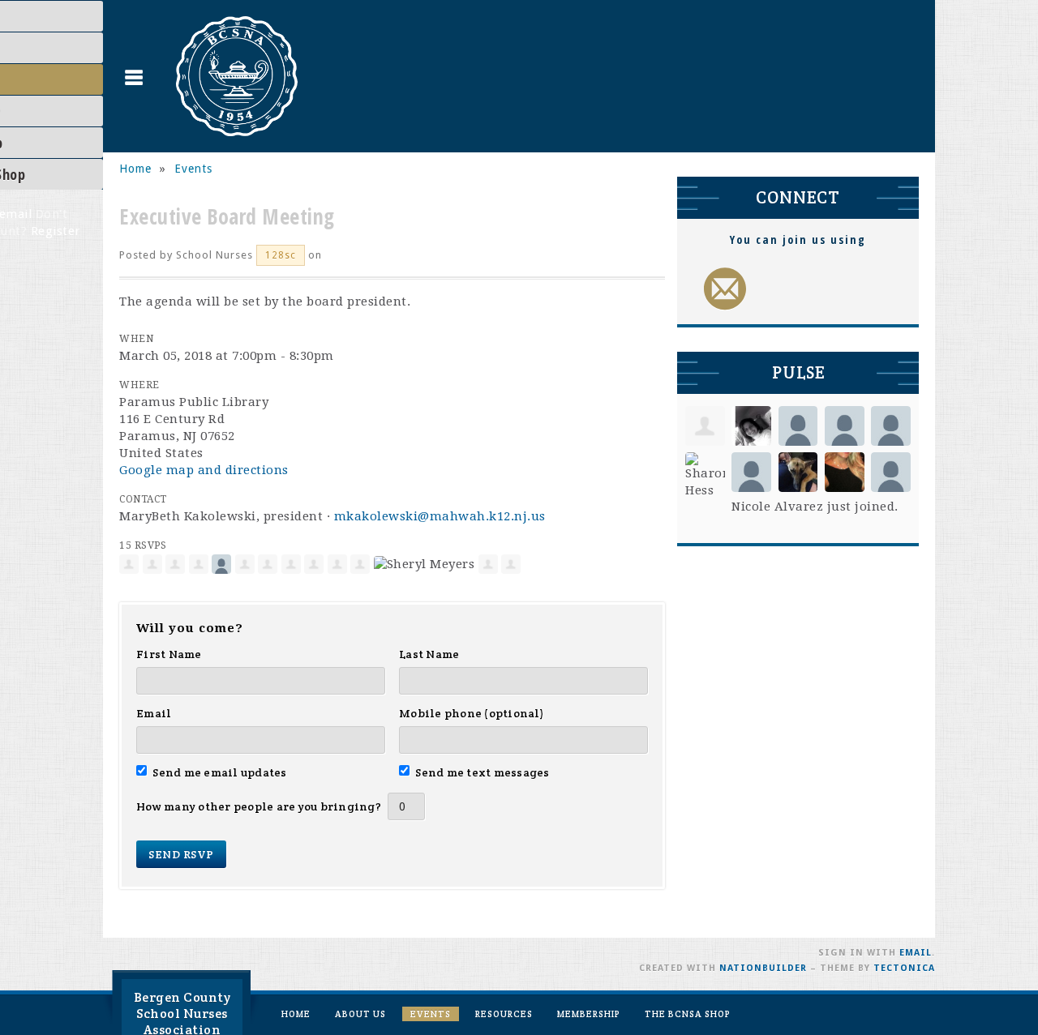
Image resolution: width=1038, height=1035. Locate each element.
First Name (169, 654)
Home (135, 168)
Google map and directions (204, 470)
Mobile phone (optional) (471, 713)
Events (193, 168)
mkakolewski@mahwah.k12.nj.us (440, 516)
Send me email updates (219, 772)
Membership (588, 1014)
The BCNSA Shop (688, 1014)
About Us (360, 1014)
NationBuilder (763, 968)
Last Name (429, 654)
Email (153, 713)
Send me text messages (482, 772)
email (915, 952)
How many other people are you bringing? (258, 806)
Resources (504, 1014)
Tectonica (904, 968)
